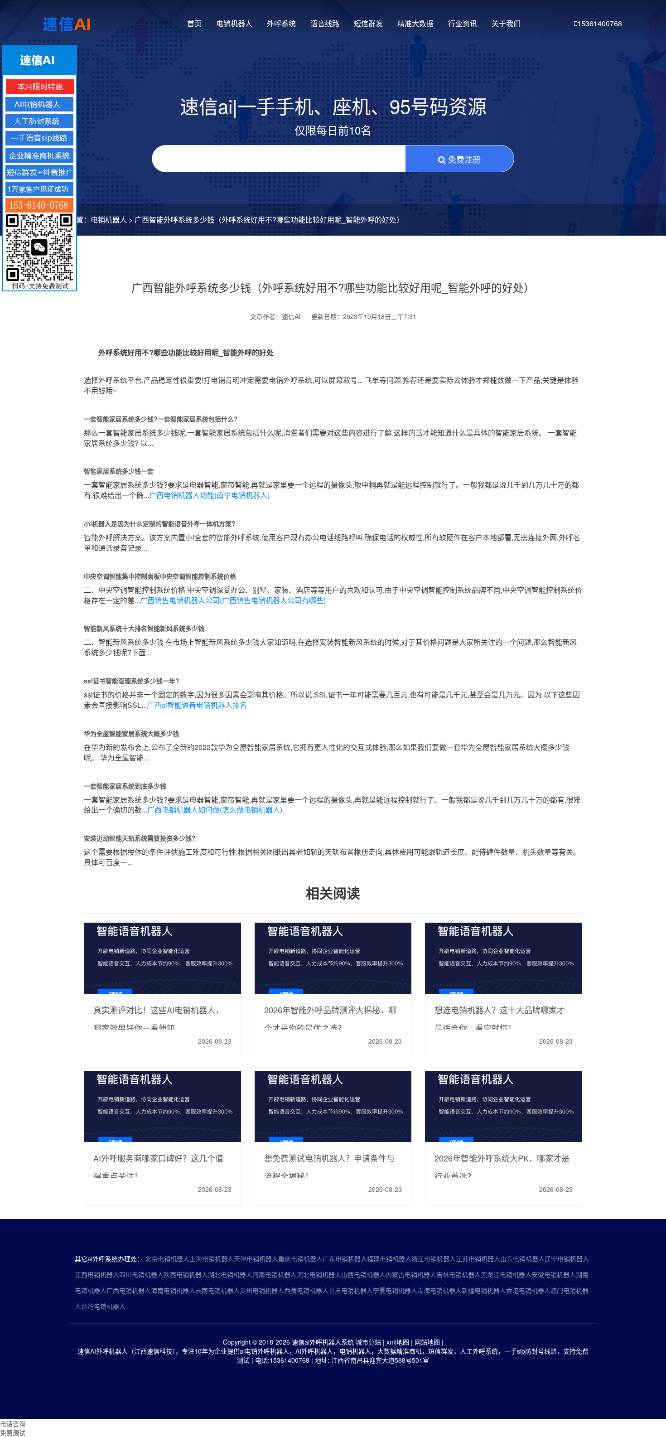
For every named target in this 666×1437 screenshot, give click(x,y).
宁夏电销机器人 (395, 1290)
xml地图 (397, 1341)
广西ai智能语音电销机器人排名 (197, 705)
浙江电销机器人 (433, 1258)
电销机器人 (234, 23)
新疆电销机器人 (484, 1290)
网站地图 (427, 1341)
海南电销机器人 (173, 1290)
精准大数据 (415, 23)
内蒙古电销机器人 (411, 1274)
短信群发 (368, 23)
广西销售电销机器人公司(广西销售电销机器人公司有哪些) (233, 600)
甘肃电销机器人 (350, 1290)
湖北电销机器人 (230, 1274)
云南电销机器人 (217, 1290)
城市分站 (368, 1341)
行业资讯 (462, 23)
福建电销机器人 (389, 1258)
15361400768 (599, 23)
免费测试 (12, 1432)
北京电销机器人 (167, 1258)
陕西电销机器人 (186, 1274)
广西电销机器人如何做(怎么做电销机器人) (214, 809)
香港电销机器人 (528, 1290)
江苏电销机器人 (478, 1258)
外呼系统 (281, 23)
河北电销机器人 (319, 1274)
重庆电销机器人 (300, 1258)
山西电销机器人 (363, 1274)
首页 (194, 23)
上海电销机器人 (211, 1258)
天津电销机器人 (256, 1258)
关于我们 (506, 23)
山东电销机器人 (522, 1258)
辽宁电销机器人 (567, 1258)
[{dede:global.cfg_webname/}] (67, 20)
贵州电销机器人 (262, 1290)
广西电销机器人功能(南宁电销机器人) (209, 495)
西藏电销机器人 (306, 1290)
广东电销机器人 (345, 1258)
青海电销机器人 (439, 1290)
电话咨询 (12, 1423)
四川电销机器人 (141, 1274)
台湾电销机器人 (103, 1306)
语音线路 (324, 23)
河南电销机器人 (274, 1274)
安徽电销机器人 (553, 1274)
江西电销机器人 (97, 1274)
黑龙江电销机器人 (506, 1274)
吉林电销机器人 (458, 1274)
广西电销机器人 (128, 1290)
